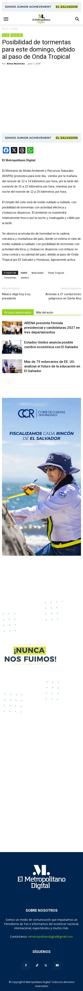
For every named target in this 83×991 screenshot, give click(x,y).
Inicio (5, 28)
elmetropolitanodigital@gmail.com (50, 936)
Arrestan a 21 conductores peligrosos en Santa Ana (63, 296)
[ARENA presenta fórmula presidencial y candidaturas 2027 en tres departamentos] (12, 328)
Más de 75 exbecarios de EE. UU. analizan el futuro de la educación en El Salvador (52, 366)
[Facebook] (26, 965)
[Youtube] (57, 965)
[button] (77, 19)
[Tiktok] (37, 965)
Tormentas (10, 277)
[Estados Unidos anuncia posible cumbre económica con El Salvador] (12, 347)
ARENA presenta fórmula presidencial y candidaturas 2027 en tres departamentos (52, 327)
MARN (24, 272)
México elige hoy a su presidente (16, 296)
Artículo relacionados (17, 312)
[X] (45, 965)
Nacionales (17, 35)
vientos (25, 277)
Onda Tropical (56, 272)
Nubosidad (38, 272)
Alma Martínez (16, 63)
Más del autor (44, 312)
